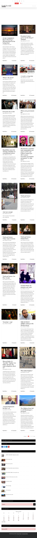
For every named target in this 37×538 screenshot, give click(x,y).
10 (33, 515)
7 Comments (14, 219)
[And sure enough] (9, 196)
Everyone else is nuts (9, 111)
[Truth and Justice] (27, 188)
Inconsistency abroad (9, 481)
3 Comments (32, 259)
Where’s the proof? (8, 78)
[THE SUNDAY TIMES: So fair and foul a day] (3, 473)
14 (18, 517)
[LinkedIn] (6, 447)
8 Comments (32, 342)
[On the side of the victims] (3, 495)
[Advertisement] (18, 15)
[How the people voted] (3, 460)
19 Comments (13, 391)
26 (8, 520)
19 (8, 518)
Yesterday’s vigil (7, 322)
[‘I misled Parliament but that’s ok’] (9, 399)
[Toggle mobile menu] (35, 5)
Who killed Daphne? (26, 371)
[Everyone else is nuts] (9, 104)
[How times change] (3, 486)
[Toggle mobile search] (33, 5)
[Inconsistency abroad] (3, 482)
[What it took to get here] (3, 464)
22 (23, 518)
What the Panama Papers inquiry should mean (12, 468)
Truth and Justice (25, 196)
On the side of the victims (9, 494)
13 (13, 517)
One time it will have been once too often (11, 476)
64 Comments (31, 131)
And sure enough (8, 212)
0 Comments (14, 342)
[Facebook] (2, 447)
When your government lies (27, 111)
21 (18, 518)
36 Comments (13, 95)
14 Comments (31, 304)
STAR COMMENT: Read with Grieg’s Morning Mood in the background (9, 40)
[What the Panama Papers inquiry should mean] (3, 469)
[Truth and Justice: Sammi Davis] (27, 229)
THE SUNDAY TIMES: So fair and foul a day (12, 472)
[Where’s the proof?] (9, 70)
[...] (4, 58)
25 (3, 520)
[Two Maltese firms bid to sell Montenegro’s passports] (27, 400)
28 (18, 520)
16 (28, 517)
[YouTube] (8, 447)
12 (8, 517)
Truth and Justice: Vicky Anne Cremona (9, 238)
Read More (5, 60)
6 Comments (14, 60)
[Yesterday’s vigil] (9, 314)
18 (3, 518)
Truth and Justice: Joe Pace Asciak (9, 277)
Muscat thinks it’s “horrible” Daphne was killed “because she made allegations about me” (9, 364)
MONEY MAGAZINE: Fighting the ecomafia (12, 454)
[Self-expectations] (3, 491)
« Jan (2, 521)
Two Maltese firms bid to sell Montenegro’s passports (27, 409)
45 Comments (31, 60)
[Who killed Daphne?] (27, 357)
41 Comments (31, 95)
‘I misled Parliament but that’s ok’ (8, 407)
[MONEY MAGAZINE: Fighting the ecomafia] (3, 456)
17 (33, 517)
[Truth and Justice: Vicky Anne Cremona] (9, 229)
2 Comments (14, 259)
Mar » (5, 521)
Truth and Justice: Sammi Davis (26, 237)
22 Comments (13, 131)
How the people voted (9, 459)
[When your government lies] (27, 104)
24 (33, 518)
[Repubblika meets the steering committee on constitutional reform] (9, 142)
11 (3, 517)
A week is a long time (27, 76)
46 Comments (31, 178)
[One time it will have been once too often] (3, 478)
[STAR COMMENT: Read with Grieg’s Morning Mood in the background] (9, 30)
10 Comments (13, 178)
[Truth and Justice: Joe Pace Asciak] (9, 268)
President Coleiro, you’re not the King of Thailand (27, 37)
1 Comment (14, 304)
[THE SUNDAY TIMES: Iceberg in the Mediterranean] (27, 314)
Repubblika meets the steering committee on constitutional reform (9, 151)
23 (28, 518)
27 (13, 520)
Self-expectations (8, 490)
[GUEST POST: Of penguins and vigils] (27, 273)
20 (13, 518)
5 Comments (32, 219)
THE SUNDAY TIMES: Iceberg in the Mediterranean (27, 323)
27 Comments (13, 430)
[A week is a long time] (27, 69)
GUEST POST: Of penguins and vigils (26, 286)
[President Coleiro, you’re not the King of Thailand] (27, 29)
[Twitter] (4, 447)
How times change (8, 485)
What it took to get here (9, 463)
